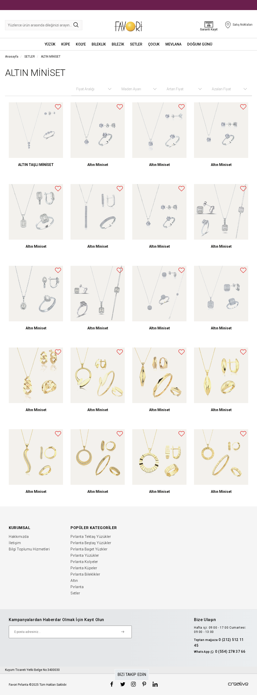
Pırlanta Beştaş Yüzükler (91, 543)
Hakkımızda (19, 537)
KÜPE (65, 44)
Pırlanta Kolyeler (84, 562)
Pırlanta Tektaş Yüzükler (91, 537)
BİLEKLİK (99, 44)
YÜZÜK (50, 44)
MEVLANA (173, 44)
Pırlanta (77, 587)
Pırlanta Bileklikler (85, 574)
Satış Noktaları (242, 24)
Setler (75, 593)
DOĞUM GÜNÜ (199, 44)
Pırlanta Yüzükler (85, 555)
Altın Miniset (97, 165)
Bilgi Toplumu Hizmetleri (29, 549)
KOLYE (81, 44)
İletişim (15, 543)
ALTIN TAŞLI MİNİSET (36, 165)
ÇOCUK (154, 44)
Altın (74, 581)
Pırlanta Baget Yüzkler (89, 549)
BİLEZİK (118, 44)
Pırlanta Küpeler (84, 568)
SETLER (136, 44)
